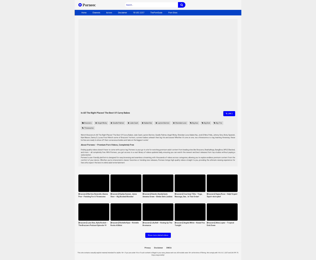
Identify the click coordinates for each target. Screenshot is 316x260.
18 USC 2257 (138, 12)
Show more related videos (158, 235)
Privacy (148, 248)
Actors (109, 12)
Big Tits (219, 123)
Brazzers (88, 123)
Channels (96, 12)
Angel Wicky (102, 123)
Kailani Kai (148, 123)
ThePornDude (156, 12)
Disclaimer (122, 12)
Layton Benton (163, 123)
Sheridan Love (180, 123)
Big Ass (195, 123)
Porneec (89, 5)
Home (84, 12)
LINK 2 (230, 114)
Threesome (89, 128)
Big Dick (207, 123)
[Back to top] (307, 252)
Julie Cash (134, 123)
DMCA (168, 248)
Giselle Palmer (118, 123)
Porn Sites (172, 12)
